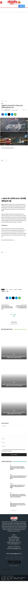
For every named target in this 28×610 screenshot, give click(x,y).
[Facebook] (2, 114)
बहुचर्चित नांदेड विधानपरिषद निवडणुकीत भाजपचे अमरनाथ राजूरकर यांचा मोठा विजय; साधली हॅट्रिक (14, 385)
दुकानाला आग (3, 291)
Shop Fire (15, 289)
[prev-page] (2, 418)
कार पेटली (20, 289)
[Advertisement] (14, 26)
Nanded (11, 289)
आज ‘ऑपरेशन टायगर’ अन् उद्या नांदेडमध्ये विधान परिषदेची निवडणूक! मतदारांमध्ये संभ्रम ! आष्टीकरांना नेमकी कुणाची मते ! (18, 496)
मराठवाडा (13, 410)
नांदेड (5, 101)
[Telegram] (12, 114)
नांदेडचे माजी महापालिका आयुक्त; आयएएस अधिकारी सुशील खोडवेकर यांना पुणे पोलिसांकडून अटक (21, 306)
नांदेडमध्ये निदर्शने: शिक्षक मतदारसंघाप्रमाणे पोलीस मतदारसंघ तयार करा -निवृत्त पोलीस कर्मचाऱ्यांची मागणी (7, 307)
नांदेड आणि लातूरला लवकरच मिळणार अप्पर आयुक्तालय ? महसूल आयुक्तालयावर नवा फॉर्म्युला (14, 413)
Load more (13, 510)
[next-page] (4, 418)
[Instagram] (12, 558)
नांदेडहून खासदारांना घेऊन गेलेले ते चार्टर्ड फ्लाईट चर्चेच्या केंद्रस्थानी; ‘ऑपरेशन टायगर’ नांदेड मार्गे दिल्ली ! (18, 505)
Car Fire (6, 289)
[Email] (9, 114)
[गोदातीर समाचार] (2, 110)
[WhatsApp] (15, 114)
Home (2, 101)
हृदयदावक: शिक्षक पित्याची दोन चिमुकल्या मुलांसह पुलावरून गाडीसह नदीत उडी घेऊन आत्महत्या (14, 357)
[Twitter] (5, 114)
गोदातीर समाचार (7, 110)
